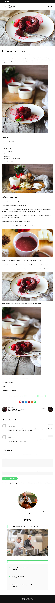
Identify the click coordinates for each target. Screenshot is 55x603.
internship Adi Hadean (31, 396)
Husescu (10, 436)
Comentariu (5, 458)
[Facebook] (23, 401)
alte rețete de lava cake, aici (11, 390)
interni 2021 (13, 396)
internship (22, 396)
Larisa (3, 386)
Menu (51, 6)
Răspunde (50, 424)
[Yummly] (32, 401)
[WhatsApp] (35, 401)
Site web (38, 471)
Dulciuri (12, 54)
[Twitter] (26, 401)
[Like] (20, 401)
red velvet (42, 396)
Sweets (16, 54)
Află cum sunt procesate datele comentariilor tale (39, 483)
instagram (5, 1)
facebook (2, 1)
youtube (8, 1)
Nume (3, 471)
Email (20, 471)
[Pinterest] (29, 401)
